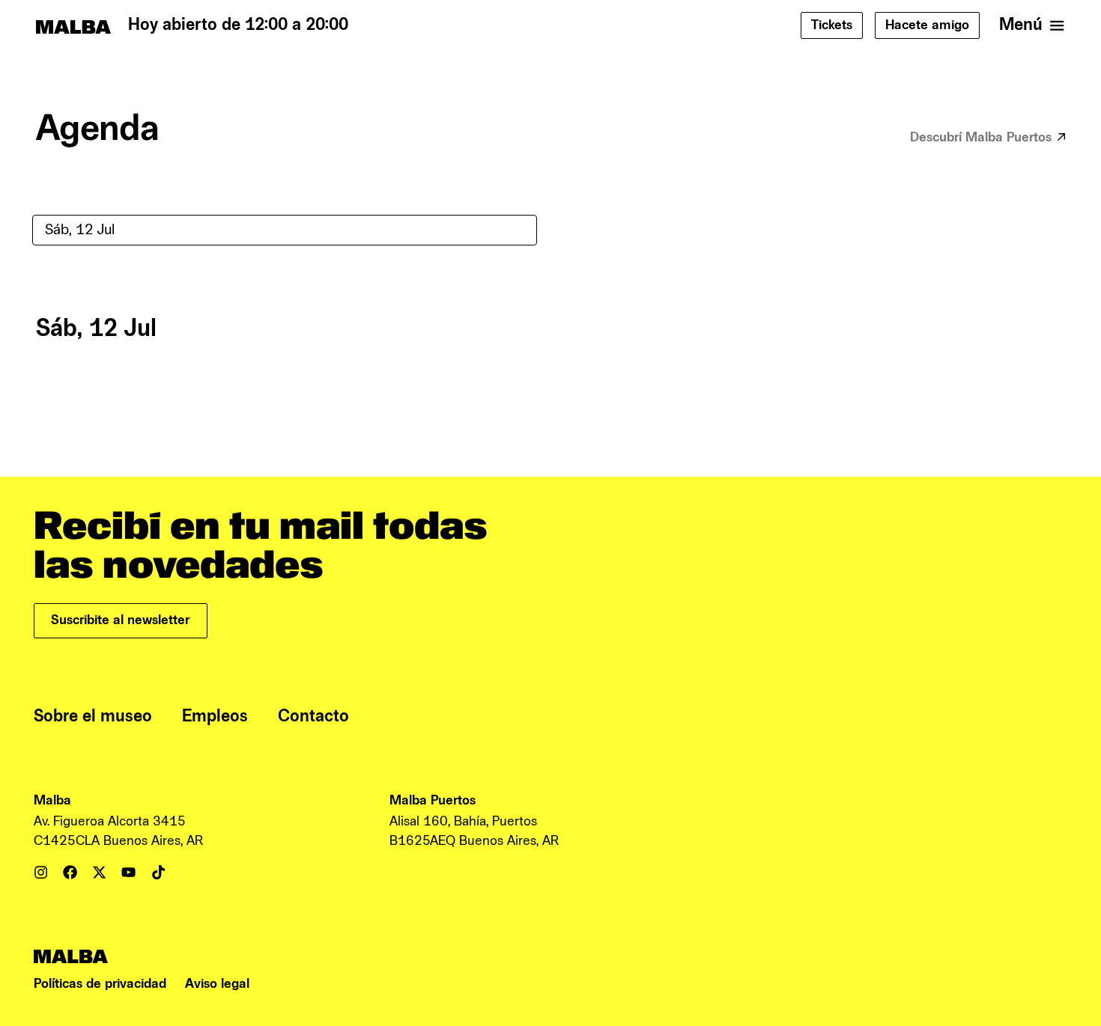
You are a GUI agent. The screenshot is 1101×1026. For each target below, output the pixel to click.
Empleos (215, 716)
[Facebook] (70, 872)
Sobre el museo (93, 716)
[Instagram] (41, 872)
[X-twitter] (99, 872)
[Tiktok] (158, 872)
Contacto (313, 716)
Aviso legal (217, 983)
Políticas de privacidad (100, 983)
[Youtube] (128, 872)
